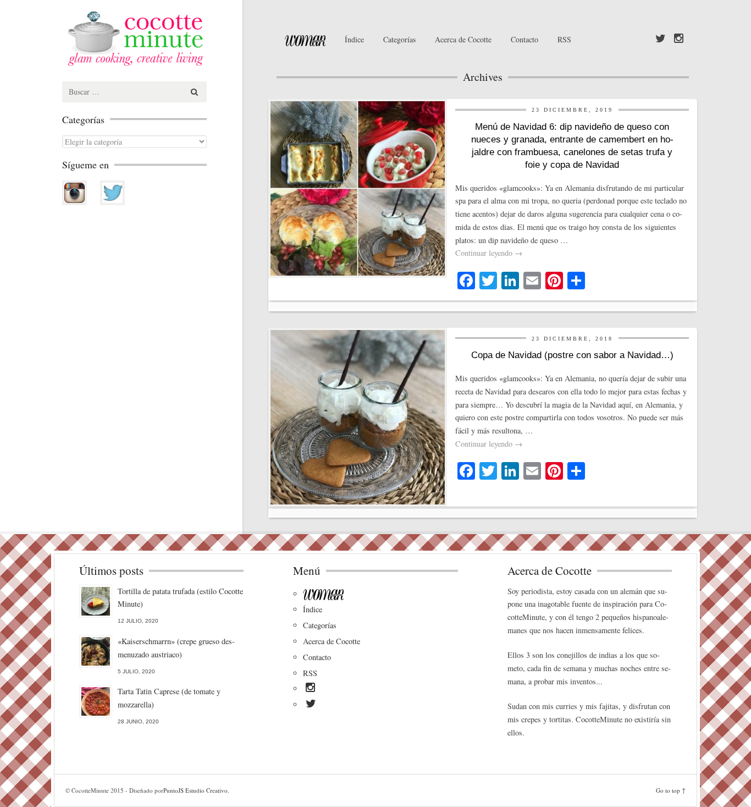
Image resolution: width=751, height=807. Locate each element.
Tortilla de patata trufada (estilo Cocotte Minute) (180, 598)
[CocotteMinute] (161, 38)
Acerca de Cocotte (463, 39)
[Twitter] (661, 39)
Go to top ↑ (671, 790)
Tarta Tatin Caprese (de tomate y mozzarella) (169, 698)
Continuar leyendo (488, 253)
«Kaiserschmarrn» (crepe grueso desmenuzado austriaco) (176, 648)
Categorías (399, 39)
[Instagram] (678, 39)
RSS (564, 39)
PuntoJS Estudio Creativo (195, 790)
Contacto (524, 39)
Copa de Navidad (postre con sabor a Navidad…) (572, 355)
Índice (354, 39)
